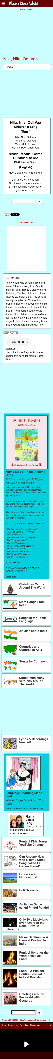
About (3, 1024)
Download (10, 348)
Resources (35, 1024)
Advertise (24, 1024)
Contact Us (13, 1024)
